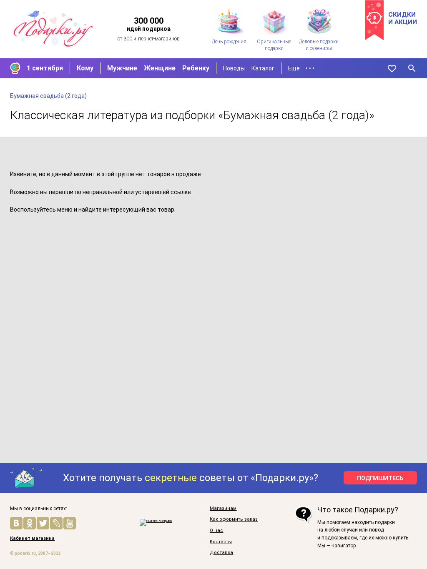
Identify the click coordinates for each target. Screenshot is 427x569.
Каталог (262, 68)
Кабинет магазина (32, 538)
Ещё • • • (301, 68)
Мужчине (122, 68)
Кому (85, 68)
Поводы (234, 68)
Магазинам (223, 508)
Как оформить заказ (234, 519)
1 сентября (45, 68)
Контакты (221, 541)
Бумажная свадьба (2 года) (48, 95)
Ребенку (195, 68)
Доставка (221, 552)
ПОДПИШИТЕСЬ (380, 478)
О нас (216, 530)
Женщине (160, 68)
